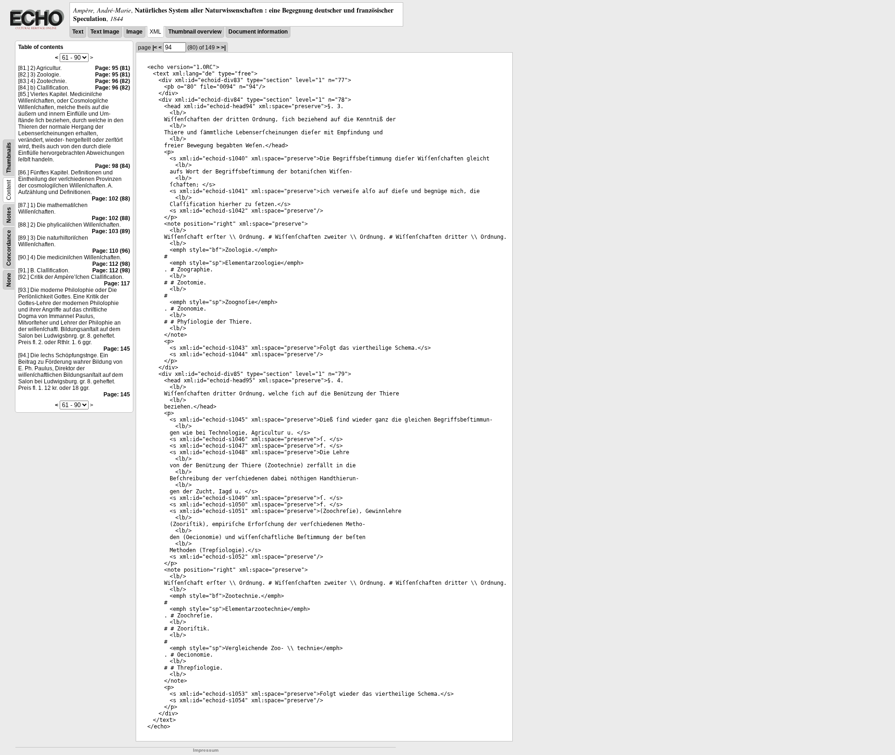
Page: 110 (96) (111, 251)
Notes (9, 215)
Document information (258, 31)
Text (77, 31)
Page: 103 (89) (111, 231)
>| (223, 47)
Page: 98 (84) (112, 166)
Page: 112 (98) (111, 264)
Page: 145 (116, 349)
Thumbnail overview (194, 31)
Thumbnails (9, 157)
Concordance (9, 248)
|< (154, 47)
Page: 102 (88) (111, 198)
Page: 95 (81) (112, 68)
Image (134, 31)
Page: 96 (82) (112, 81)
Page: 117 (117, 283)
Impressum (206, 750)
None (9, 280)
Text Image (104, 31)
